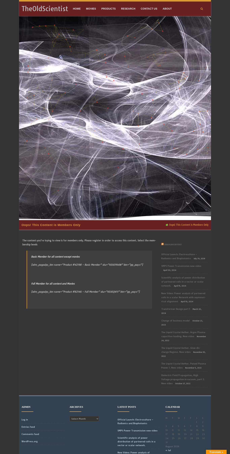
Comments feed (30, 434)
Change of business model (175, 320)
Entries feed (28, 426)
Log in (25, 419)
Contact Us (149, 8)
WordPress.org (30, 441)
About (167, 8)
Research (128, 8)
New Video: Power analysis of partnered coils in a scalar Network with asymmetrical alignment (183, 297)
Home (77, 8)
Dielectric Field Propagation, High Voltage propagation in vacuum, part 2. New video (183, 379)
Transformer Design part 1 (175, 309)
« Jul (168, 450)
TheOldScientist (45, 9)
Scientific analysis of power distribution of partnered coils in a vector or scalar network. (183, 281)
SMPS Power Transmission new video (181, 266)
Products (108, 8)
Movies (91, 8)
